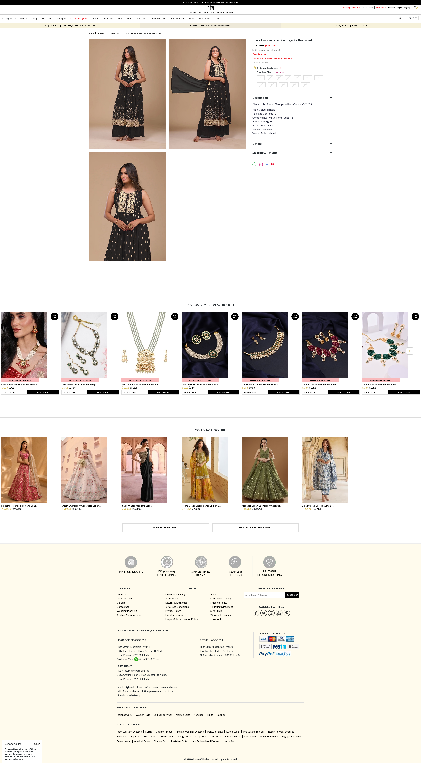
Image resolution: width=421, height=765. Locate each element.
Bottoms (121, 736)
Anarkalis (140, 18)
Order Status (172, 598)
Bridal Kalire (150, 736)
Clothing (101, 33)
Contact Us (123, 606)
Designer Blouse (164, 731)
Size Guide (279, 72)
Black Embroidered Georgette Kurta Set (143, 33)
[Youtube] (279, 613)
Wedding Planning (127, 610)
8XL (305, 84)
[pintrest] (287, 613)
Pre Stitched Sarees (254, 731)
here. (20, 759)
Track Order (368, 7)
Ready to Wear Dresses (281, 731)
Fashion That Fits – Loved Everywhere (210, 25)
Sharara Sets (124, 18)
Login (399, 7)
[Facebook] (256, 613)
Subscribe (292, 595)
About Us (122, 594)
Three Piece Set (157, 18)
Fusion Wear (124, 741)
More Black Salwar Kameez (255, 527)
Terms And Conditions (177, 606)
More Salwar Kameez (165, 527)
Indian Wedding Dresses (190, 731)
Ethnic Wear (233, 731)
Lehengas (61, 18)
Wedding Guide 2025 (351, 7)
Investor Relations (175, 614)
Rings (210, 714)
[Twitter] (263, 613)
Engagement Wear (292, 736)
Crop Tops (200, 736)
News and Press (125, 598)
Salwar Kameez (115, 33)
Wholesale (381, 7)
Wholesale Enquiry (220, 614)
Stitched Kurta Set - (268, 67)
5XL (272, 84)
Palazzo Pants (215, 731)
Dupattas (135, 736)
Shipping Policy (218, 602)
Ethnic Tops (167, 736)
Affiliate (391, 7)
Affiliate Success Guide (129, 614)
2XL (308, 77)
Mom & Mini (205, 18)
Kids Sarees (250, 736)
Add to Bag (43, 392)
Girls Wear (216, 736)
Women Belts (182, 714)
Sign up (407, 7)
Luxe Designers (79, 18)
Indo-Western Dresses (129, 731)
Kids (217, 18)
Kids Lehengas (233, 736)
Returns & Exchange (176, 602)
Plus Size (108, 18)
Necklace (198, 714)
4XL (261, 84)
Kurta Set (46, 18)
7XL (294, 84)
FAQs (213, 594)
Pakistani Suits (179, 741)
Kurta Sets (229, 741)
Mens (192, 18)
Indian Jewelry (124, 714)
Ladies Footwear (163, 714)
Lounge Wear (184, 736)
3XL (319, 77)
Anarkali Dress (142, 741)
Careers (121, 602)
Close (36, 744)
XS (261, 77)
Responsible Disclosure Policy (181, 619)
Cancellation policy (220, 598)
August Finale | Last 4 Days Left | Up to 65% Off (70, 25)
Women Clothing (28, 18)
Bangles (221, 714)
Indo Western (178, 18)
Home (91, 33)
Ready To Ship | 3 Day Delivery (351, 25)
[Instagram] (271, 613)
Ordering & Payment (221, 606)
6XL (283, 84)
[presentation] (11, 351)
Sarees (96, 18)
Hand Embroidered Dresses (205, 741)
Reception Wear (269, 736)
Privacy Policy (173, 610)
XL (297, 77)
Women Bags (143, 714)
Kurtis (148, 731)
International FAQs (175, 594)
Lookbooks (216, 619)
